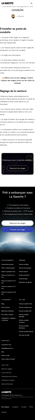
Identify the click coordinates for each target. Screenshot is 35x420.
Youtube (23, 407)
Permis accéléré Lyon (25, 307)
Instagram (15, 407)
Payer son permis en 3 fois (8, 276)
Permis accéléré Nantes (26, 331)
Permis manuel (23, 271)
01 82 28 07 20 (6, 344)
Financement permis (7, 264)
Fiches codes (5, 355)
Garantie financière (7, 384)
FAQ (2, 352)
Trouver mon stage (17, 229)
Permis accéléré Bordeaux (24, 327)
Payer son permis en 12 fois (8, 287)
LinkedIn (3, 412)
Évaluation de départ (25, 282)
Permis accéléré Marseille (24, 315)
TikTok (31, 407)
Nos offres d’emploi (7, 314)
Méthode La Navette (7, 311)
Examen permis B (24, 275)
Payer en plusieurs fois (8, 271)
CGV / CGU (4, 365)
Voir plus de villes (24, 335)
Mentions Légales (6, 369)
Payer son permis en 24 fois (8, 293)
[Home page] (7, 3)
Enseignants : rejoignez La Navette (8, 319)
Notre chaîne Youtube (8, 359)
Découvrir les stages (17, 168)
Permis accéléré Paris (25, 304)
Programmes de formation (9, 376)
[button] (31, 3)
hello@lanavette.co (7, 348)
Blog (2, 304)
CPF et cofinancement (8, 268)
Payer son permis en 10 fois (8, 282)
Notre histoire (5, 307)
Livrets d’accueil (6, 372)
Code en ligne (23, 278)
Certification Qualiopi (7, 380)
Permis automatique (25, 268)
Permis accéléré (24, 264)
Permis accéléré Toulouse (24, 321)
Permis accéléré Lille (25, 311)
